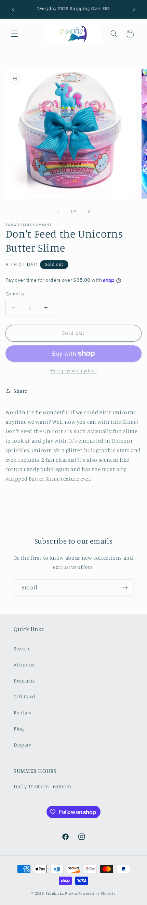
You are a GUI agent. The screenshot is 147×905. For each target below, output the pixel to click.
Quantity (14, 293)
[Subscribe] (125, 587)
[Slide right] (88, 211)
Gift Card (25, 696)
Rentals (22, 712)
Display (22, 745)
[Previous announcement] (13, 9)
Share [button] (20, 391)
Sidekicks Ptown (61, 893)
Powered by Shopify (97, 893)
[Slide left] (58, 211)
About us (24, 664)
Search (22, 648)
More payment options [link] (73, 370)
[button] (14, 34)
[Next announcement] (134, 9)
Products (24, 681)
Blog (19, 728)
